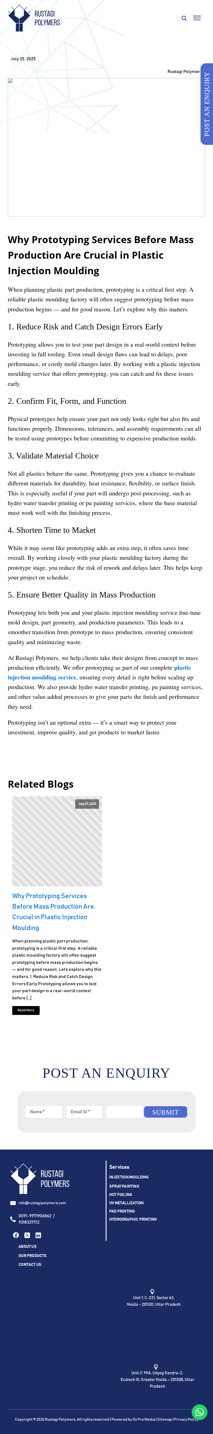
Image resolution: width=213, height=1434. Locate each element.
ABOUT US (28, 1247)
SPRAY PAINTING (124, 1186)
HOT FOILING (120, 1195)
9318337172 (29, 1222)
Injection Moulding (129, 1177)
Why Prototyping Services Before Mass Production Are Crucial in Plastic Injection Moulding (53, 912)
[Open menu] (196, 18)
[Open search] (184, 18)
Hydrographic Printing (133, 1219)
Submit (165, 1112)
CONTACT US (30, 1265)
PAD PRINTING (122, 1211)
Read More (25, 1010)
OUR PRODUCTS (33, 1256)
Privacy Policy (186, 1420)
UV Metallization (126, 1203)
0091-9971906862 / (37, 1216)
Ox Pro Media (144, 1420)
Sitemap (164, 1420)
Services (119, 1167)
